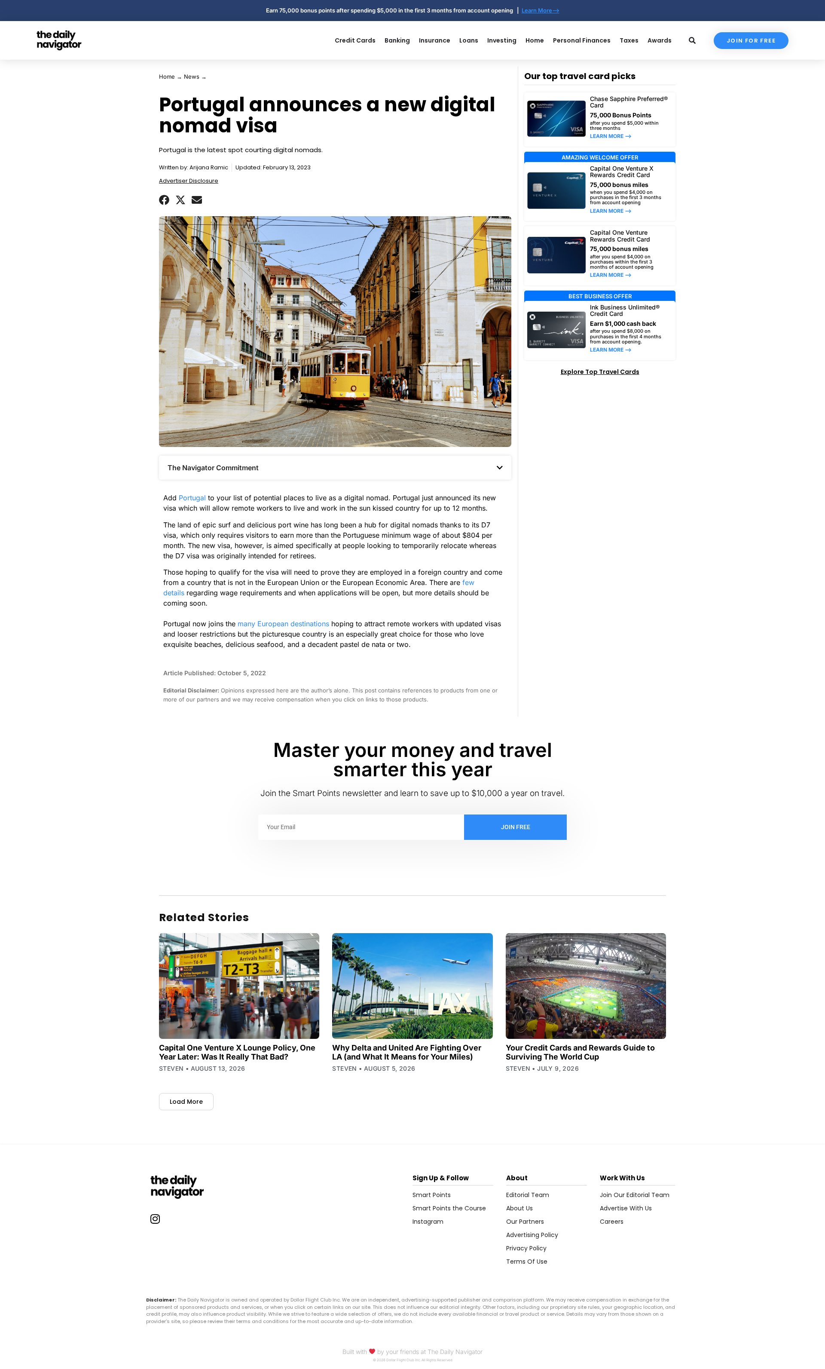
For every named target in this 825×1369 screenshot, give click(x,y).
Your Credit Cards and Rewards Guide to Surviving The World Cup (580, 1052)
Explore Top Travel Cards (600, 372)
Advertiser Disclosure (188, 181)
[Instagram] (155, 1218)
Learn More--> (540, 10)
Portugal (192, 497)
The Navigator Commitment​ (213, 467)
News (191, 76)
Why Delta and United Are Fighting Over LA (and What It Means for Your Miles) (406, 1052)
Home (167, 76)
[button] (164, 200)
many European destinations (283, 623)
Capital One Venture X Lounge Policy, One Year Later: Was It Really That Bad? (237, 1052)
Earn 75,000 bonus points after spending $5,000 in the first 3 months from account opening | (394, 10)
